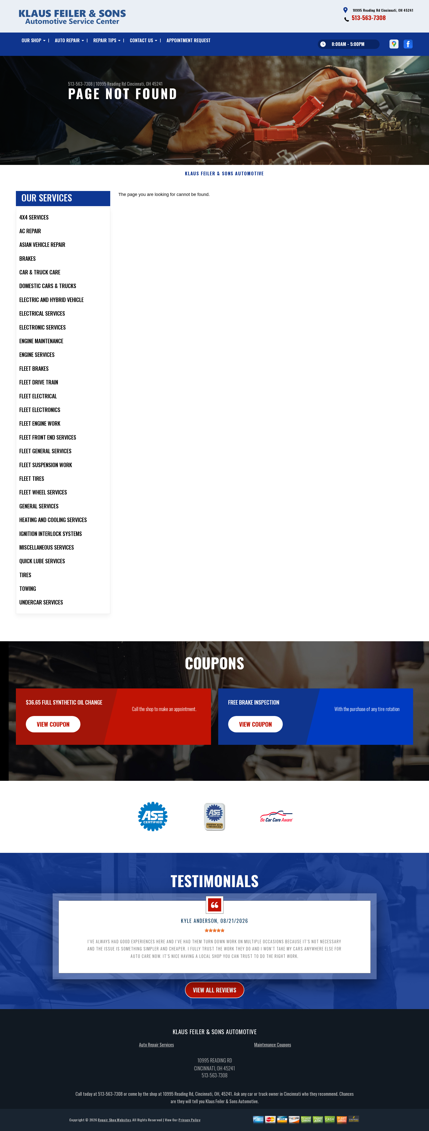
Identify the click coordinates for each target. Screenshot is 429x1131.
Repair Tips (104, 40)
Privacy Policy (189, 1119)
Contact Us (141, 40)
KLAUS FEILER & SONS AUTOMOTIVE (224, 173)
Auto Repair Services (156, 1044)
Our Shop (31, 40)
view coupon (53, 723)
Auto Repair (67, 40)
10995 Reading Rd (111, 83)
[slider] (214, 930)
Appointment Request (189, 40)
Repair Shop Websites (114, 1119)
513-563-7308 (369, 17)
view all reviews (214, 989)
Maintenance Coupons (272, 1044)
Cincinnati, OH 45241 (145, 83)
